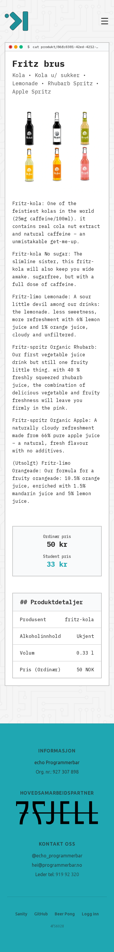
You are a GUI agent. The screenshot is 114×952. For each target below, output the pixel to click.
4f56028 (57, 926)
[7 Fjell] (57, 813)
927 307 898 (66, 771)
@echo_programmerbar (57, 855)
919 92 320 (67, 874)
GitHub (41, 914)
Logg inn (90, 914)
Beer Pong (65, 914)
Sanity (21, 914)
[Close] (10, 47)
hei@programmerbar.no (57, 865)
